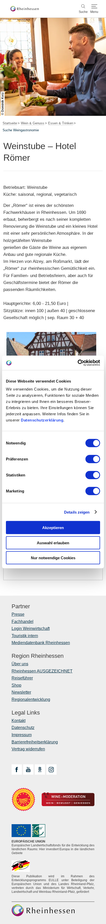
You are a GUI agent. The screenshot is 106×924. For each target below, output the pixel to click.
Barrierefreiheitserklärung (35, 742)
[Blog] (40, 769)
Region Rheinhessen (38, 656)
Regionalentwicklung (31, 699)
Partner (21, 606)
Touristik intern (25, 636)
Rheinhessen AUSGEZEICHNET (42, 671)
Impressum (22, 735)
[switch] (92, 459)
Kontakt (18, 720)
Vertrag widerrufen (28, 749)
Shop (16, 685)
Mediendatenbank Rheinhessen (41, 643)
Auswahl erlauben (53, 542)
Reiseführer (22, 678)
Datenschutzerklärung (42, 420)
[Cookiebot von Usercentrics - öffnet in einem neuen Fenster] (77, 363)
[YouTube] (28, 769)
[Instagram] (51, 769)
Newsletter (21, 692)
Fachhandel (22, 621)
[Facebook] (17, 769)
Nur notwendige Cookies (53, 558)
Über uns (20, 664)
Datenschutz (23, 727)
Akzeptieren (53, 527)
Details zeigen (77, 512)
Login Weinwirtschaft (31, 628)
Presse (18, 614)
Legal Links (26, 713)
